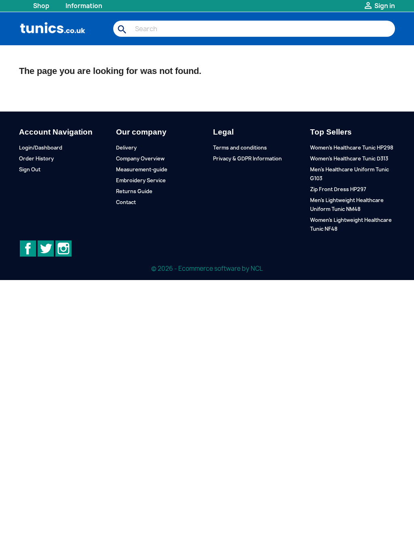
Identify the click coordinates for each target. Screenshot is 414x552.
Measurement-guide (141, 169)
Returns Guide (134, 191)
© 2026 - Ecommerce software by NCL (207, 268)
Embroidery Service (141, 180)
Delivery (126, 147)
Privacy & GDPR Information (247, 158)
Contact (126, 202)
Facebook (28, 248)
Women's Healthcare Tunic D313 (349, 158)
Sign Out (29, 169)
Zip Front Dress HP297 (338, 189)
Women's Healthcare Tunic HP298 (351, 147)
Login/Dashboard (40, 147)
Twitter (46, 248)
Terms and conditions (240, 147)
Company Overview (140, 158)
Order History (36, 158)
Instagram (63, 248)
